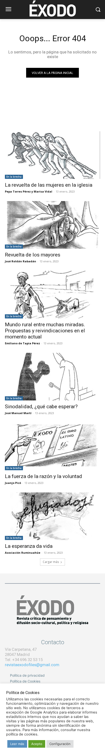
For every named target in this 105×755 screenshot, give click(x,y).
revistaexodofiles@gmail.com (32, 664)
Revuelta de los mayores (32, 255)
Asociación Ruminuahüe (22, 552)
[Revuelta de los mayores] (52, 225)
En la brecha (13, 176)
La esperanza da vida (28, 546)
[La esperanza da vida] (52, 516)
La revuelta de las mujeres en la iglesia (48, 185)
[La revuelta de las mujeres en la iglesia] (52, 155)
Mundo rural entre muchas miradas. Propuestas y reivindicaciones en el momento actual (45, 331)
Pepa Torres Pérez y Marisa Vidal (28, 191)
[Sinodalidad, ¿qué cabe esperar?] (52, 376)
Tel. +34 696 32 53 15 (24, 659)
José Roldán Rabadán (20, 261)
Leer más (17, 744)
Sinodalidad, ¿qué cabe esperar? (41, 406)
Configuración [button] (60, 744)
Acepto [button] (36, 744)
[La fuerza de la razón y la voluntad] (52, 446)
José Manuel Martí (18, 413)
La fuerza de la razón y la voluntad (43, 476)
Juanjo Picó (13, 483)
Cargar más (51, 562)
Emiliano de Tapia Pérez (22, 343)
